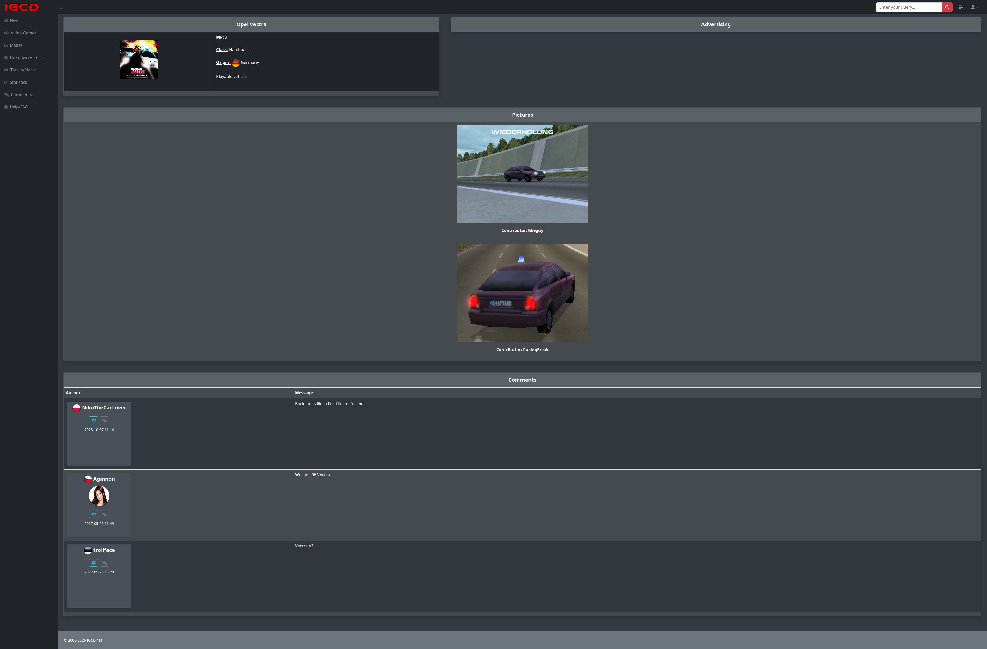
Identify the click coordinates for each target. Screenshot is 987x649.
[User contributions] (93, 420)
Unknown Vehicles (28, 57)
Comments (21, 94)
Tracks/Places (23, 70)
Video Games (23, 33)
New (14, 20)
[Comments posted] (104, 420)
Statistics (18, 82)
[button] (963, 7)
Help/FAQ (19, 107)
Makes (16, 45)
